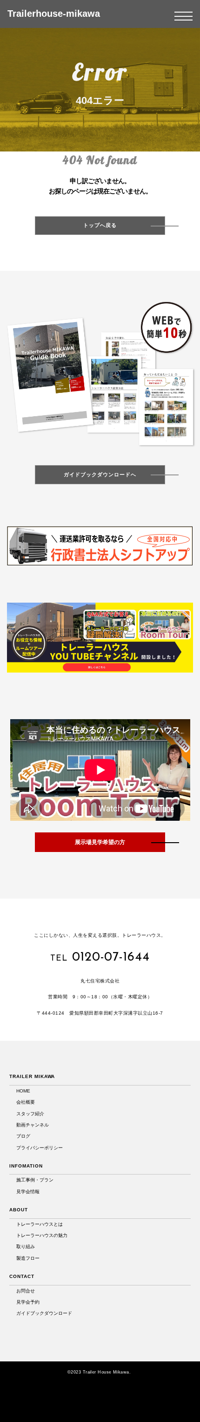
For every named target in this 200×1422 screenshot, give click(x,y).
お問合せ (25, 1290)
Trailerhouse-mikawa (53, 13)
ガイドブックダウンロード (44, 1313)
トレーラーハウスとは (39, 1224)
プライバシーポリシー (39, 1147)
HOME (23, 1090)
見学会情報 (28, 1191)
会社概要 (25, 1102)
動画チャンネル (32, 1124)
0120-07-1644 (111, 957)
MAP (102, 1026)
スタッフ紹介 (30, 1113)
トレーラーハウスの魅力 (41, 1235)
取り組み (25, 1246)
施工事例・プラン (34, 1179)
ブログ (23, 1136)
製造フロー (28, 1258)
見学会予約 (28, 1302)
